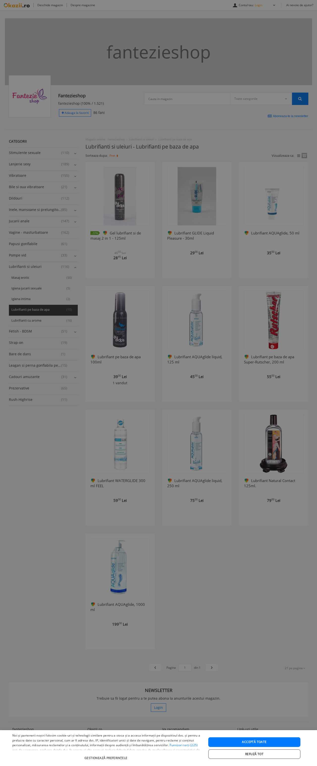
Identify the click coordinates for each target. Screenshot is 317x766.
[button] (106, 755)
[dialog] (158, 748)
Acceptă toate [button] (254, 742)
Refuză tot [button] (254, 754)
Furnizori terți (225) (184, 745)
